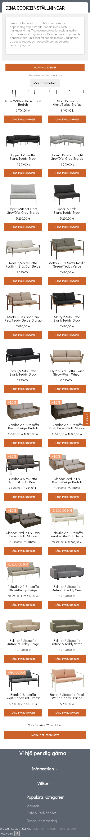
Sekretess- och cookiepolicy (45, 75)
